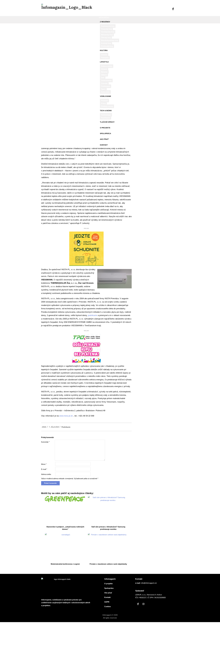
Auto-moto (105, 92)
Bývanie (104, 72)
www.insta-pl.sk (66, 416)
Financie (104, 101)
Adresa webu (46, 474)
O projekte (105, 128)
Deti (102, 78)
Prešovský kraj (107, 46)
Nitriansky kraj (107, 35)
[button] (104, 17)
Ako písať (104, 139)
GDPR (106, 602)
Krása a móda (106, 66)
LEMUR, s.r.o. (140, 595)
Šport (103, 89)
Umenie (104, 55)
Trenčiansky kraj (107, 32)
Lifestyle (104, 62)
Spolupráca (105, 133)
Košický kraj (106, 43)
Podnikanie (105, 118)
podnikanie (92, 315)
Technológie (106, 115)
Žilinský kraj (106, 37)
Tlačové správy (107, 122)
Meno (44, 464)
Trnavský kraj (106, 29)
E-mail (44, 469)
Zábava (104, 75)
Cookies (107, 606)
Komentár (45, 442)
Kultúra (104, 50)
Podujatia (105, 58)
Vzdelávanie (105, 96)
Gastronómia (106, 80)
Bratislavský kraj (107, 26)
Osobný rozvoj (107, 106)
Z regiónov (105, 22)
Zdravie (104, 69)
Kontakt (104, 145)
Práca (103, 103)
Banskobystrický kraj (109, 40)
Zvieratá (104, 83)
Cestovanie (105, 86)
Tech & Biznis (106, 110)
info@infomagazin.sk (149, 583)
